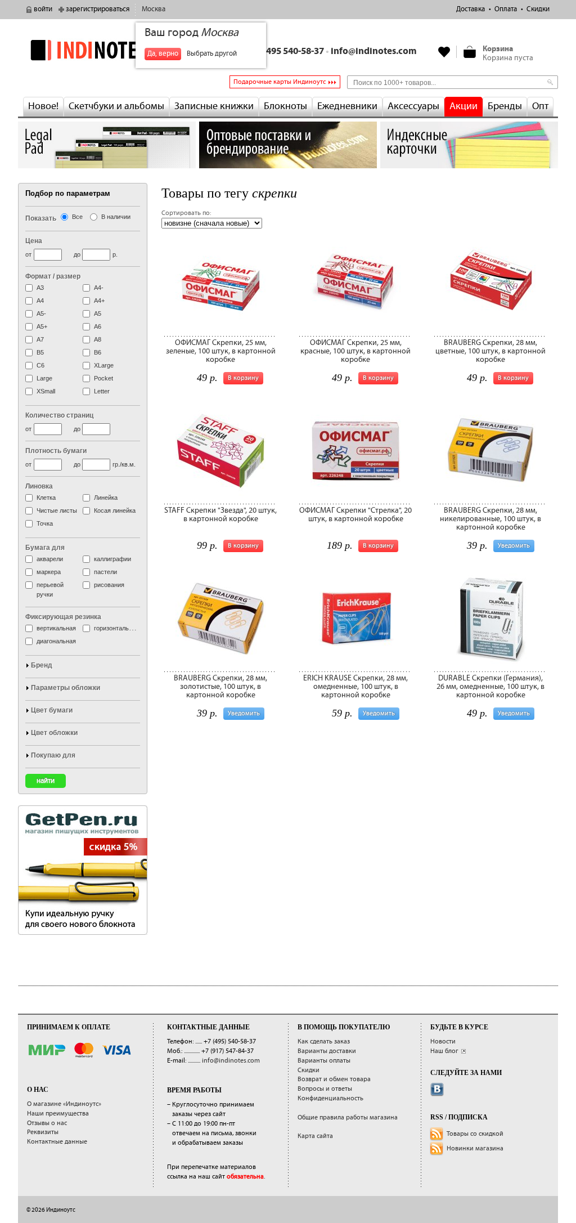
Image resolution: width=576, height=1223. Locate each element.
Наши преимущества (58, 1113)
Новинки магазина (475, 1148)
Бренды (505, 106)
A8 (97, 339)
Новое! (43, 106)
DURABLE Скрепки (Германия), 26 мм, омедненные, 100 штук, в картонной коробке (490, 687)
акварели (50, 558)
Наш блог (444, 1051)
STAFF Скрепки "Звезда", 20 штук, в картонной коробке (220, 514)
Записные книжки (214, 106)
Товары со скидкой (475, 1133)
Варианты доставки (327, 1051)
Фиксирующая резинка (63, 617)
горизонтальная (116, 628)
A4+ (99, 300)
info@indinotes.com (374, 51)
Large (44, 378)
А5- (41, 313)
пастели (105, 571)
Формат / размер (52, 276)
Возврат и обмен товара (334, 1079)
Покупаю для (53, 755)
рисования (109, 584)
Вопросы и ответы (325, 1088)
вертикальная (56, 628)
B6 (97, 352)
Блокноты (285, 106)
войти (43, 9)
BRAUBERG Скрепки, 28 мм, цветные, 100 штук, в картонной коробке (490, 351)
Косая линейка (115, 510)
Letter (102, 391)
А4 (40, 300)
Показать (40, 218)
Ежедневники (347, 106)
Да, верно (162, 54)
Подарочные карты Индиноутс (279, 82)
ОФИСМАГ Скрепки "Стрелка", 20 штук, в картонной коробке (355, 514)
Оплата (505, 9)
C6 (40, 365)
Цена (33, 241)
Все (77, 216)
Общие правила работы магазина (348, 1117)
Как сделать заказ (324, 1041)
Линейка (106, 497)
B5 (40, 352)
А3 (40, 287)
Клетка (46, 497)
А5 (97, 313)
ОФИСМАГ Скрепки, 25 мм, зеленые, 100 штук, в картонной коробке (221, 351)
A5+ (42, 326)
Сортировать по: (186, 213)
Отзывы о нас (47, 1123)
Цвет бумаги (52, 710)
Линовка (39, 486)
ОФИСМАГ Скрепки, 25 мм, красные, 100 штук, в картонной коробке (355, 351)
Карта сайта (315, 1136)
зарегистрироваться (97, 9)
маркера (49, 571)
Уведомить (514, 545)
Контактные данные (57, 1141)
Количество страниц (59, 415)
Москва (153, 9)
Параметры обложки (65, 688)
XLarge (104, 365)
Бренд (41, 665)
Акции (463, 106)
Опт (540, 106)
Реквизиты (42, 1132)
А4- (99, 287)
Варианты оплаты (324, 1060)
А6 (97, 326)
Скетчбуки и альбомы (116, 106)
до (77, 254)
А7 (40, 339)
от (28, 254)
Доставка (470, 9)
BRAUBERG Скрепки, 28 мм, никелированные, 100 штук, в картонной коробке (490, 519)
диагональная (56, 641)
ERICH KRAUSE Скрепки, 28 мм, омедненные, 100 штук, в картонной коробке (355, 687)
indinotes (107, 50)
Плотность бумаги (56, 451)
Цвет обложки (54, 733)
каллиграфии (112, 558)
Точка (45, 523)
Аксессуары (413, 106)
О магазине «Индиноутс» (64, 1104)
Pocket (103, 378)
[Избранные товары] (444, 52)
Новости (443, 1041)
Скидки (538, 9)
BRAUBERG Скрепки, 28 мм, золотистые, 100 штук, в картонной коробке (220, 687)
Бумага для (45, 548)
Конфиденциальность (330, 1098)
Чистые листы (57, 510)
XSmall (46, 391)
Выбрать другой (212, 54)
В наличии (115, 216)
